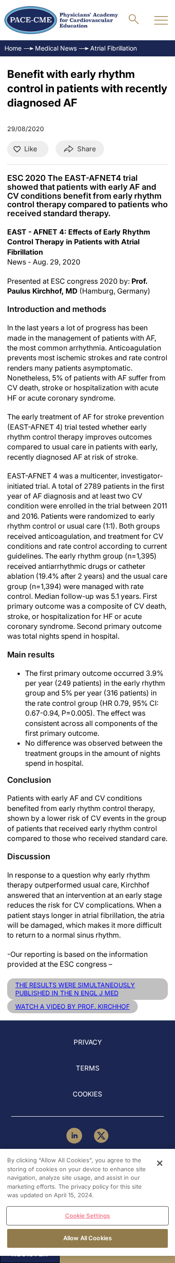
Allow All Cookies (87, 1238)
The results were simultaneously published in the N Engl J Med (75, 989)
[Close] (160, 1163)
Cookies (87, 1094)
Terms (88, 1068)
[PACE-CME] (61, 20)
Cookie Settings (87, 1215)
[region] (87, 1202)
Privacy (88, 1042)
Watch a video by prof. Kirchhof (72, 1006)
